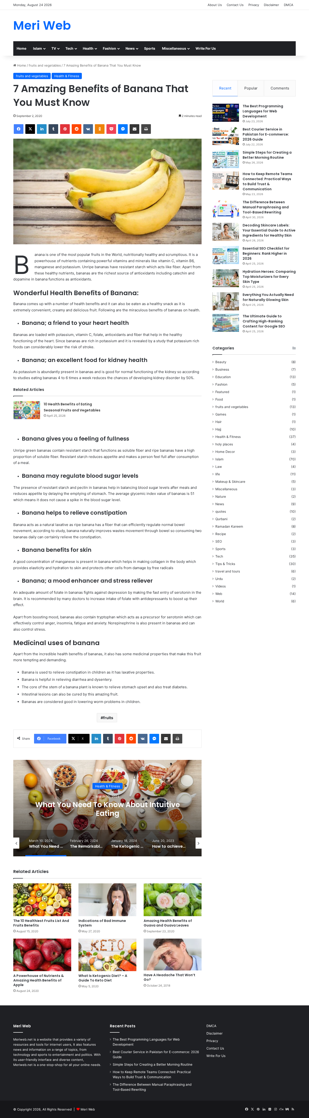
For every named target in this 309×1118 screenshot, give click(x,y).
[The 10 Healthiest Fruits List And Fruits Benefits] (42, 899)
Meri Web (88, 1109)
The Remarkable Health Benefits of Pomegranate (107, 808)
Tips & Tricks (225, 564)
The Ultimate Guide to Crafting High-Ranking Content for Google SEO (264, 321)
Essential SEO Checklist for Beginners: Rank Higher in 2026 (266, 253)
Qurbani (221, 519)
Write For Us (206, 48)
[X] (30, 129)
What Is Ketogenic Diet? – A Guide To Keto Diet (102, 978)
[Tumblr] (53, 129)
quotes (220, 511)
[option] (107, 808)
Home (21, 48)
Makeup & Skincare (230, 482)
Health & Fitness (66, 76)
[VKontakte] (88, 129)
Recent (225, 88)
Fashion (109, 48)
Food (219, 399)
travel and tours (227, 571)
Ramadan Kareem (229, 526)
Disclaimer (271, 5)
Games (220, 414)
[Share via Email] (134, 129)
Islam (37, 48)
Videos (220, 586)
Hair (218, 422)
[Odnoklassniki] (100, 129)
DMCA (288, 5)
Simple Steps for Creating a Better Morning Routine (267, 155)
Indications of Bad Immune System (102, 923)
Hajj (218, 429)
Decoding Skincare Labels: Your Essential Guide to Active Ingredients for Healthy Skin (269, 230)
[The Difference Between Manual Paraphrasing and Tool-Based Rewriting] (225, 209)
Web (218, 594)
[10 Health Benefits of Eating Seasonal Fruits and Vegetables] (27, 410)
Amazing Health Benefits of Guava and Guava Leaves (168, 923)
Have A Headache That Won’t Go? (169, 977)
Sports (149, 48)
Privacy (253, 5)
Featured (222, 392)
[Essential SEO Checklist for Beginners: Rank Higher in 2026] (225, 255)
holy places (224, 444)
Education (223, 377)
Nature (220, 496)
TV (53, 48)
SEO (218, 541)
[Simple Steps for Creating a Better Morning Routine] (225, 159)
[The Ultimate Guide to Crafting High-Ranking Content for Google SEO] (225, 323)
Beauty (220, 362)
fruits (108, 717)
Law (218, 467)
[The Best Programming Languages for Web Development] (225, 113)
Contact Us (235, 5)
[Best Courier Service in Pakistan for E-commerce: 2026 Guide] (225, 136)
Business (222, 369)
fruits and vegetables (45, 65)
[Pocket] (111, 129)
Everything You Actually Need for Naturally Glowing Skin (268, 297)
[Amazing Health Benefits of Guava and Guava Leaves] (173, 899)
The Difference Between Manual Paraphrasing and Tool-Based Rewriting (266, 207)
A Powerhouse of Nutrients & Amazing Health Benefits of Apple (38, 980)
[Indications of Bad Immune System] (107, 899)
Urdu (219, 579)
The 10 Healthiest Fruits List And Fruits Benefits (41, 923)
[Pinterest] (65, 129)
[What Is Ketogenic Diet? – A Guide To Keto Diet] (107, 955)
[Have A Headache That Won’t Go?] (173, 954)
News (130, 48)
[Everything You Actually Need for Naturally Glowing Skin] (225, 301)
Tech (69, 48)
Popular (251, 88)
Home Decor (225, 452)
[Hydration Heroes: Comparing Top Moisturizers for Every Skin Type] (225, 278)
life (217, 474)
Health (88, 48)
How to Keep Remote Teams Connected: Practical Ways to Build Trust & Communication (267, 181)
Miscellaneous (174, 48)
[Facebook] (18, 129)
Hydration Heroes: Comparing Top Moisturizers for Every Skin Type (269, 276)
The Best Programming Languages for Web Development (263, 111)
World (219, 601)
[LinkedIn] (42, 129)
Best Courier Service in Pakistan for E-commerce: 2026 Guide (266, 134)
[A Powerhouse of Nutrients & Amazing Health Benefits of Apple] (42, 955)
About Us (215, 5)
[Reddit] (76, 129)
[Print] (146, 129)
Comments (280, 88)
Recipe (220, 534)
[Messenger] (123, 129)
